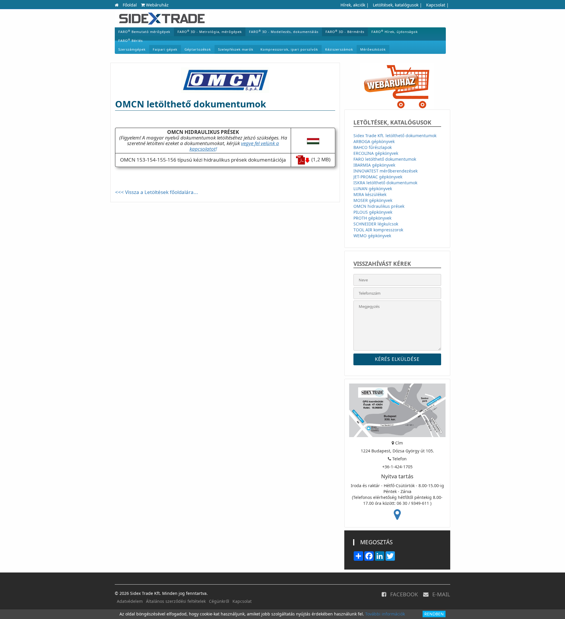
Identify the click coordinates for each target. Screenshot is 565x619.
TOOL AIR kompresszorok (378, 230)
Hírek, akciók (352, 5)
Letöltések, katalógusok (395, 5)
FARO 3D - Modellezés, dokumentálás (283, 31)
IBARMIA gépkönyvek (374, 165)
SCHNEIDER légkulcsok (375, 224)
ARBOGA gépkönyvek (374, 141)
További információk (385, 614)
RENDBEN (434, 614)
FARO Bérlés (130, 40)
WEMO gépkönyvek (372, 235)
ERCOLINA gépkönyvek (375, 153)
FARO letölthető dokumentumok (384, 159)
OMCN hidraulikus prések (378, 206)
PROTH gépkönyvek (372, 218)
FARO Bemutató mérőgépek (144, 31)
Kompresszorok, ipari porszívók (289, 49)
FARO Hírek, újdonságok (394, 31)
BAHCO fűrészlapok (372, 147)
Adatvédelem (130, 601)
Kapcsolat (435, 5)
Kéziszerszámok (339, 49)
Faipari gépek (165, 49)
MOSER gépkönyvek (372, 200)
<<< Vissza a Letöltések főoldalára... (156, 192)
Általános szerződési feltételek (176, 601)
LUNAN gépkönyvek (372, 188)
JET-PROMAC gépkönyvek (377, 177)
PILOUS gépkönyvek (372, 212)
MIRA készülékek (369, 194)
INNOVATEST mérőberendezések (385, 171)
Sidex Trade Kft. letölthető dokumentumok (394, 135)
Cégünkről (219, 601)
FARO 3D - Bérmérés (344, 31)
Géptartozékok (198, 49)
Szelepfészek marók (235, 49)
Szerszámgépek (132, 49)
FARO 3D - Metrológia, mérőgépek (209, 31)
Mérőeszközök (373, 49)
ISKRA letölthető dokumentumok (385, 182)
